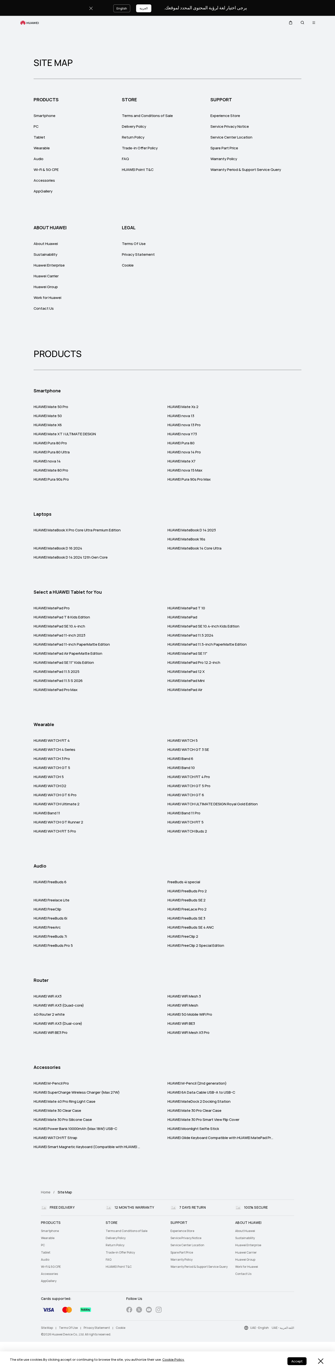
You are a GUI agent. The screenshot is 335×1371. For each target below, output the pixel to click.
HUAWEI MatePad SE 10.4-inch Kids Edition (203, 626)
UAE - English (259, 1328)
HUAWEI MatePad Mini (186, 680)
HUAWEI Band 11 (47, 813)
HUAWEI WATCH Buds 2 (187, 831)
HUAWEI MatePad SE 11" (187, 653)
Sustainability (45, 254)
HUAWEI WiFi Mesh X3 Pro (188, 1032)
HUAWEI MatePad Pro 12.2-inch (194, 662)
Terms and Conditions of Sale (147, 115)
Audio (38, 158)
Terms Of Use (134, 243)
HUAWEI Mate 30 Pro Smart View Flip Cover (203, 1119)
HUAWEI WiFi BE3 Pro (50, 1032)
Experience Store (225, 115)
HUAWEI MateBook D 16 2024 (58, 548)
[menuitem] (70, 1231)
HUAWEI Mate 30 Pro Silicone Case (63, 1119)
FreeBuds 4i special (184, 882)
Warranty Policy (223, 158)
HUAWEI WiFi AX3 (48, 996)
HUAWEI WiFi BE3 (181, 1023)
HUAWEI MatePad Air (185, 689)
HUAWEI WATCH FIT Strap (55, 1137)
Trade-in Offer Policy (140, 148)
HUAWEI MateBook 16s (186, 539)
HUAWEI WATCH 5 (183, 740)
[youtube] (149, 1310)
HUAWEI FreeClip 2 (183, 936)
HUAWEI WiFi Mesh (183, 1005)
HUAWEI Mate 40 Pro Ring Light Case (64, 1101)
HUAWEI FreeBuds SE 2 (187, 900)
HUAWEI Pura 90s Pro (51, 479)
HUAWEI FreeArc (47, 927)
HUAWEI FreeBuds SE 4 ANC (191, 927)
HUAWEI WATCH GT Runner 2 (58, 822)
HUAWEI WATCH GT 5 (52, 767)
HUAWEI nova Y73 (182, 434)
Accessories (44, 180)
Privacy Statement (138, 254)
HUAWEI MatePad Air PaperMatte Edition (68, 653)
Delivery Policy (134, 126)
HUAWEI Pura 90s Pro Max (189, 479)
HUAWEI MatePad (182, 617)
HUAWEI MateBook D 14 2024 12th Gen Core (71, 557)
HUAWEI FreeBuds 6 (50, 882)
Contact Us (44, 308)
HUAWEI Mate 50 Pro (51, 406)
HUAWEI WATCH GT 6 (186, 795)
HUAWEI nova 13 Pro (184, 425)
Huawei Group (46, 286)
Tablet (39, 137)
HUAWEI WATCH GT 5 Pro (189, 785)
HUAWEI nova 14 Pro (184, 452)
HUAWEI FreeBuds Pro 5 (53, 945)
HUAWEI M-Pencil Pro (51, 1083)
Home (45, 1192)
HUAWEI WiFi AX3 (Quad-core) (59, 1005)
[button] (291, 22)
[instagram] (159, 1310)
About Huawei (46, 243)
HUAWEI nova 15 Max (185, 470)
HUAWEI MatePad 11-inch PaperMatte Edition (72, 644)
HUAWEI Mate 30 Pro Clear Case (194, 1110)
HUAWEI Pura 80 (181, 443)
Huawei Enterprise (49, 265)
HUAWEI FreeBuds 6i (50, 918)
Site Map (47, 1328)
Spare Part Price (224, 148)
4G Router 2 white (49, 1014)
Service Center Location (231, 137)
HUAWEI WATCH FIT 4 (52, 740)
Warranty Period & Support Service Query (245, 169)
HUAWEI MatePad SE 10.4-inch (59, 626)
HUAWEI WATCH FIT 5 (186, 822)
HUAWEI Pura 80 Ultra (52, 452)
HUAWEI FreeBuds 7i (50, 936)
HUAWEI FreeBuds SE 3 (186, 918)
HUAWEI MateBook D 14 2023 (192, 530)
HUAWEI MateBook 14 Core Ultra (194, 548)
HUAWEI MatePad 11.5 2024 (190, 635)
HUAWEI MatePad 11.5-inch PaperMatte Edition (207, 644)
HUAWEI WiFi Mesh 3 (184, 996)
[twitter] (139, 1310)
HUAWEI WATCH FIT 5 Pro (55, 831)
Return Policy (133, 137)
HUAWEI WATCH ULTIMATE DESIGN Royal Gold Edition (213, 804)
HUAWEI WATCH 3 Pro (52, 758)
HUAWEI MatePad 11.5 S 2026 (58, 680)
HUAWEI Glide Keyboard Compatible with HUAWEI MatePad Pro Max (221, 1137)
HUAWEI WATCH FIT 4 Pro (189, 776)
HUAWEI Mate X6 (48, 425)
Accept (297, 1361)
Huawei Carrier (46, 276)
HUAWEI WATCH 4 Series (54, 749)
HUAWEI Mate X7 (181, 461)
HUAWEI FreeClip (47, 909)
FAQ (125, 158)
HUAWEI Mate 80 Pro (51, 470)
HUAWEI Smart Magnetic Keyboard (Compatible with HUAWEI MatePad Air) (87, 1146)
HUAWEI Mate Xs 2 (183, 406)
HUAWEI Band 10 (181, 767)
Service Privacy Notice (229, 126)
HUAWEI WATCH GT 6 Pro (55, 795)
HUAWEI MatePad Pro (52, 608)
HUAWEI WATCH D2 (50, 785)
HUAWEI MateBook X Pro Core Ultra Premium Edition (77, 530)
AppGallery (43, 191)
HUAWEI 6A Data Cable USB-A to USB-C (201, 1092)
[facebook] (129, 1310)
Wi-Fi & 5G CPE (46, 169)
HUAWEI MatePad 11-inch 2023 (59, 635)
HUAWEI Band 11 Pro (184, 813)
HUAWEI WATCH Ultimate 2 (56, 804)
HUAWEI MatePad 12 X (186, 671)
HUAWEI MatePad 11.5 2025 (56, 671)
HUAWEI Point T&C (138, 169)
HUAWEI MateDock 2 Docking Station (199, 1101)
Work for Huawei (47, 297)
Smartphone (44, 115)
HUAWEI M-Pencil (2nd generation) (197, 1083)
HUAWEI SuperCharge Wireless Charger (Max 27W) (77, 1092)
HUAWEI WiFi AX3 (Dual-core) (58, 1023)
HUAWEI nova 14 (47, 461)
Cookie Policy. (173, 1360)
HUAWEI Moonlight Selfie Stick (193, 1128)
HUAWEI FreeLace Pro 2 (187, 909)
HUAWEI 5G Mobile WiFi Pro (190, 1014)
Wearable (42, 148)
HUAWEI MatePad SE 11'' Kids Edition (64, 662)
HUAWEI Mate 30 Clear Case (57, 1110)
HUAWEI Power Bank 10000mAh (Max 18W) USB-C (75, 1128)
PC (36, 126)
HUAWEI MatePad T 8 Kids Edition (62, 617)
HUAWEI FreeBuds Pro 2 (187, 891)
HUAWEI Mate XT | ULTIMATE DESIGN (65, 434)
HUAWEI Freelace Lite (51, 900)
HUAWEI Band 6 (180, 758)
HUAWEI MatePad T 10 (186, 608)
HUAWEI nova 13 (181, 415)
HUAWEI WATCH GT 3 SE (188, 749)
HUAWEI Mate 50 (48, 415)
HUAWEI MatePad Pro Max (55, 689)
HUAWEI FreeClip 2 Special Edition (196, 945)
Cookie (128, 265)
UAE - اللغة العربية (283, 1328)
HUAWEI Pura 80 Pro (50, 443)
